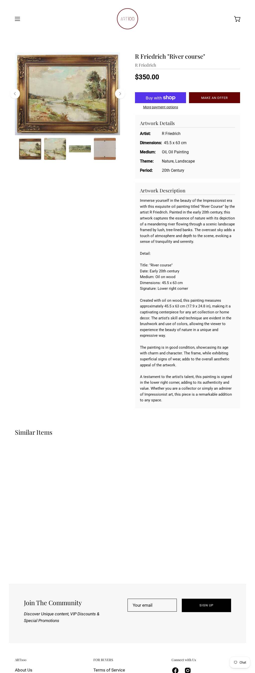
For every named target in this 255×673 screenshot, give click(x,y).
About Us (23, 670)
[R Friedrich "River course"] (30, 149)
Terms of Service (109, 670)
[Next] (120, 94)
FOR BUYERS (103, 660)
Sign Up (206, 605)
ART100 (20, 660)
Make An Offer (214, 98)
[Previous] (15, 94)
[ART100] (127, 19)
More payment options (160, 107)
